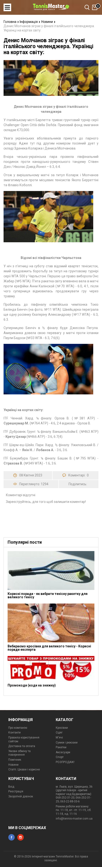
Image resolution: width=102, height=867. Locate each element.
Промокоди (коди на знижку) (32, 685)
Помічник (14, 759)
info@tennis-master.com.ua (74, 818)
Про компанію (17, 727)
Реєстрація (15, 791)
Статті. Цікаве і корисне (24, 769)
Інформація (29, 22)
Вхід (11, 786)
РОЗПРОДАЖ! (65, 762)
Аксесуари (63, 752)
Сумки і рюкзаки (67, 742)
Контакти (14, 732)
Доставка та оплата (21, 746)
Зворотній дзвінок (20, 796)
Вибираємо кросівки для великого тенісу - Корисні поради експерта (49, 647)
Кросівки (62, 727)
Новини (47, 22)
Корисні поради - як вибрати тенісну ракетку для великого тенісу (48, 595)
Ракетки (61, 747)
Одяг (59, 732)
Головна (10, 22)
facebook (11, 837)
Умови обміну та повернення (19, 753)
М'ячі (59, 737)
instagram (20, 837)
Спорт (60, 757)
